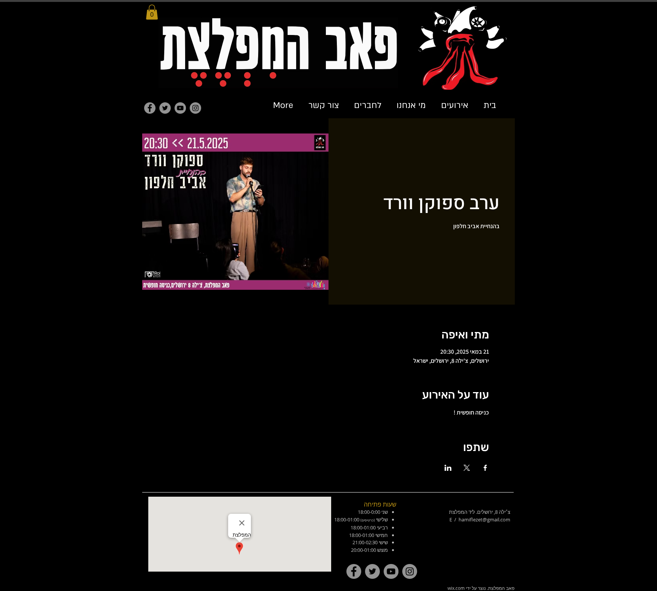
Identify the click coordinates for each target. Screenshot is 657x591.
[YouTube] (180, 108)
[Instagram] (195, 108)
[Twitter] (165, 108)
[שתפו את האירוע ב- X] (466, 468)
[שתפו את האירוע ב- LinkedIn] (448, 468)
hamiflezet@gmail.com (484, 519)
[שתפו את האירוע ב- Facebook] (485, 468)
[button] (152, 12)
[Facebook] (150, 108)
